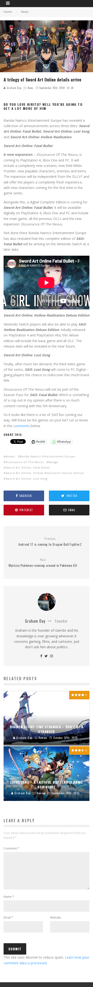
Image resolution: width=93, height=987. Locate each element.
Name (9, 897)
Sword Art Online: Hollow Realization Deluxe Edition (44, 473)
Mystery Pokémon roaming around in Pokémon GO (43, 563)
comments (21, 426)
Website (55, 918)
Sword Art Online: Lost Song (26, 478)
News (30, 87)
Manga (53, 462)
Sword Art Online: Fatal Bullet (27, 467)
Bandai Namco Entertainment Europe (47, 456)
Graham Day (13, 88)
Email (8, 918)
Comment (11, 848)
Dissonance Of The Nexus (24, 462)
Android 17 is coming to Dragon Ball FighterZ (50, 542)
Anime (10, 456)
